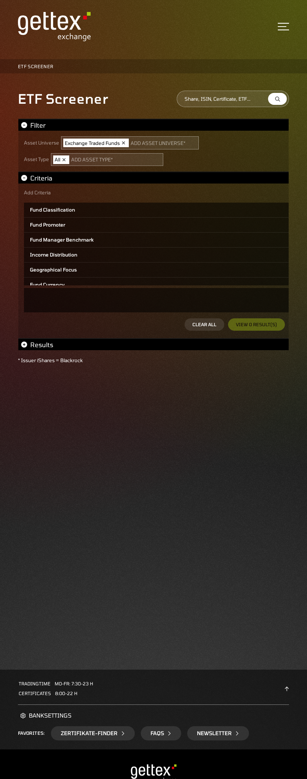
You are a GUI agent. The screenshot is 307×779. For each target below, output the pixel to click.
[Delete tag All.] (64, 159)
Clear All (204, 324)
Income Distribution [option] (53, 255)
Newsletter (214, 733)
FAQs (157, 733)
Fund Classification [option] (52, 210)
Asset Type (36, 161)
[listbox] (156, 244)
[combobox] (233, 99)
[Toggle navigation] (283, 26)
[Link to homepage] (54, 26)
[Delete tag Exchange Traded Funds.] (123, 143)
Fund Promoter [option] (47, 225)
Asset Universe (41, 144)
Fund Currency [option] (47, 285)
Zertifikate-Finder (89, 733)
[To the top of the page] (287, 688)
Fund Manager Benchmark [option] (62, 240)
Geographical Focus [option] (53, 270)
